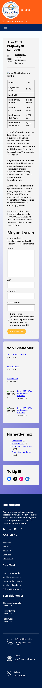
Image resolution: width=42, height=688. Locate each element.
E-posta (11, 291)
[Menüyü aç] (5, 27)
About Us (7, 550)
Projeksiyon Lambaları (20, 56)
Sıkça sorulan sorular (16, 354)
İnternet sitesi (13, 302)
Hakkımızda (12, 379)
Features (7, 554)
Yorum (11, 248)
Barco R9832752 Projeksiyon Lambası (24, 393)
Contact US (8, 558)
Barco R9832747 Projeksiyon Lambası (24, 410)
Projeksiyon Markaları (20, 61)
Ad (9, 280)
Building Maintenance (12, 589)
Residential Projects (12, 585)
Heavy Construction (12, 573)
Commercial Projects (12, 581)
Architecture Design (12, 577)
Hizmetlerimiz (13, 366)
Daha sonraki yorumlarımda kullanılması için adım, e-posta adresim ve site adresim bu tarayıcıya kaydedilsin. (22, 320)
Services (6, 546)
